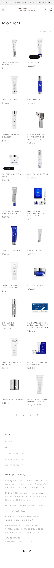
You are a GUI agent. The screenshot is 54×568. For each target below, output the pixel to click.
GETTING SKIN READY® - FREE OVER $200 (38, 363)
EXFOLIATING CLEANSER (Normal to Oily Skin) (12, 287)
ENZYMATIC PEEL (34, 251)
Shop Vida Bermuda (23, 563)
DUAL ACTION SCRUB (11, 251)
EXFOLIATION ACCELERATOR (8, 324)
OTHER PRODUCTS (14, 465)
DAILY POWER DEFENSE (37, 174)
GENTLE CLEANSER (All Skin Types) (12, 363)
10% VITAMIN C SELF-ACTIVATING (11, 64)
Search (8, 441)
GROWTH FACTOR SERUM (13, 399)
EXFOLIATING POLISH (36, 286)
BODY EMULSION (9, 100)
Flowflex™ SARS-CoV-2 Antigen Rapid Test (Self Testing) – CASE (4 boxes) (37, 325)
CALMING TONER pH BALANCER (11, 136)
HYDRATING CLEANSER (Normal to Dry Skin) (37, 401)
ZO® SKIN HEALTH (14, 453)
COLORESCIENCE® (14, 459)
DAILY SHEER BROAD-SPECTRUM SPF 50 (11, 212)
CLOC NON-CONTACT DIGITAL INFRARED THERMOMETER (36, 137)
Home (8, 447)
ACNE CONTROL (34, 63)
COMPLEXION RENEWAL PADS (12, 175)
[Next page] (37, 415)
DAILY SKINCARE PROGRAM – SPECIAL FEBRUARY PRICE (36, 213)
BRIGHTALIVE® (33, 100)
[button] (3, 9)
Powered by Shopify (36, 563)
